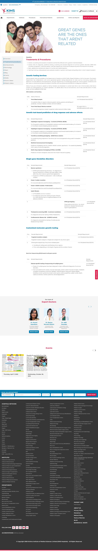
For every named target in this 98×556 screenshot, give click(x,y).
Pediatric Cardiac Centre (55, 493)
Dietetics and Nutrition (31, 439)
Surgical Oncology (78, 471)
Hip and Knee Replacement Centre (34, 487)
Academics (85, 4)
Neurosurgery (53, 455)
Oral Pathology (53, 469)
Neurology (52, 451)
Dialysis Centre (29, 437)
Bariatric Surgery (6, 497)
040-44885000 (65, 11)
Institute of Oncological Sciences (9, 469)
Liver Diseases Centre (55, 415)
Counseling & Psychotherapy (32, 423)
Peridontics (76, 419)
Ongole (3, 416)
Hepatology (28, 485)
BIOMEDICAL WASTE (80, 523)
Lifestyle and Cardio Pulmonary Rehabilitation (60, 413)
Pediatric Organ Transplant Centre (58, 513)
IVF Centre (28, 511)
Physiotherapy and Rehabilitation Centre (83, 421)
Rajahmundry (5, 412)
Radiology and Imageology (80, 439)
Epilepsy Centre (29, 453)
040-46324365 (52, 4)
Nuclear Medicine (54, 459)
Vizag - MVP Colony (6, 430)
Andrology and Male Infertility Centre (10, 491)
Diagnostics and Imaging (31, 435)
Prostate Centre (77, 429)
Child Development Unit (31, 409)
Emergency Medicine (31, 443)
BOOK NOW (34, 331)
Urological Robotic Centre (80, 488)
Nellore (3, 410)
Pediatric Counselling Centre (56, 497)
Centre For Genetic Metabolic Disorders (35, 407)
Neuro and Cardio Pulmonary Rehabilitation (60, 443)
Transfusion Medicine (79, 481)
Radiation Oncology (78, 437)
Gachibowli (4, 426)
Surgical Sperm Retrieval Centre (81, 473)
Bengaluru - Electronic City (8, 448)
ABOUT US (77, 508)
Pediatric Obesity (54, 507)
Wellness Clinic (77, 494)
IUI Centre (28, 509)
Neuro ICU (52, 445)
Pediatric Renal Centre (79, 403)
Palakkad (4, 452)
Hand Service (29, 473)
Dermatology (29, 431)
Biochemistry (5, 499)
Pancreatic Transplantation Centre (58, 487)
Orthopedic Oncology (55, 475)
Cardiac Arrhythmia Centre (8, 511)
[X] (17, 527)
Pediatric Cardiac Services (56, 495)
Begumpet (4, 424)
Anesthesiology (5, 493)
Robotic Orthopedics (79, 451)
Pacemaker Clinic (54, 479)
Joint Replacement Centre (32, 513)
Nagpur (3, 428)
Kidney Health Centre (31, 515)
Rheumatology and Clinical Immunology (83, 447)
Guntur (3, 438)
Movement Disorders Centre (56, 433)
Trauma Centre (77, 483)
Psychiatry (76, 433)
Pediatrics (76, 415)
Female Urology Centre (31, 457)
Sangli (3, 440)
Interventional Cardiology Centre (33, 499)
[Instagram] (20, 527)
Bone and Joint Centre (7, 501)
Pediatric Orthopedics (55, 515)
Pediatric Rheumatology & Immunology (83, 405)
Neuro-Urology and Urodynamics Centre (59, 449)
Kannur (3, 432)
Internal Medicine (30, 497)
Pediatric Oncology (54, 509)
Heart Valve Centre (30, 479)
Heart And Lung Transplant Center (34, 475)
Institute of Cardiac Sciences (8, 459)
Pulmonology (77, 435)
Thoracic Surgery (78, 479)
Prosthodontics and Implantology (82, 431)
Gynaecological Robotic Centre (33, 467)
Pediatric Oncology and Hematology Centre (60, 511)
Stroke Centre (77, 467)
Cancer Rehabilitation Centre (8, 507)
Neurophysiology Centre (55, 453)
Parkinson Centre (54, 489)
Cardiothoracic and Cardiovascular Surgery (12, 519)
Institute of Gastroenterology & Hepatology (12, 463)
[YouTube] (23, 527)
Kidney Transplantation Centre (57, 403)
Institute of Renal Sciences (8, 477)
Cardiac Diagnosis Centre (7, 513)
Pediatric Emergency (55, 499)
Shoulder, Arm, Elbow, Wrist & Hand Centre (84, 453)
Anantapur (4, 420)
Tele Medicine (77, 477)
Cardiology (4, 517)
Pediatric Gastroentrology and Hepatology (60, 501)
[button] (14, 5)
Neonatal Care (53, 437)
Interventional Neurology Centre (33, 503)
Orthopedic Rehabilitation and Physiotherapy (60, 477)
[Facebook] (13, 527)
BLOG (76, 520)
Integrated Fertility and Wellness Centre (35, 493)
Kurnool (4, 422)
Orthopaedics (53, 473)
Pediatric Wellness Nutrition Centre (82, 413)
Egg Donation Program (31, 441)
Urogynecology (77, 485)
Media (74, 4)
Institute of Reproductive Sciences (10, 479)
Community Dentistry (31, 417)
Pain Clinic (52, 481)
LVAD (51, 419)
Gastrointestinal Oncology (32, 461)
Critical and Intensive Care (32, 425)
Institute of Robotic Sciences (8, 481)
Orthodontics (53, 471)
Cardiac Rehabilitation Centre (8, 515)
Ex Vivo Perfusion (30, 455)
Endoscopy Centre (30, 449)
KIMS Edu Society (93, 4)
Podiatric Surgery (78, 425)
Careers (79, 4)
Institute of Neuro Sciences (8, 467)
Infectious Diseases (30, 489)
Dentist (27, 429)
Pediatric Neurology (54, 505)
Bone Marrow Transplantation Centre (10, 503)
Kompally (4, 450)
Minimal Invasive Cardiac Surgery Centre (59, 429)
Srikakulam (4, 414)
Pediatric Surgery (78, 407)
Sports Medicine (77, 465)
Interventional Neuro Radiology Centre (35, 501)
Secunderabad (5, 406)
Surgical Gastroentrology (79, 469)
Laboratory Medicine (54, 405)
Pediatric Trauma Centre (79, 409)
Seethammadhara (6, 436)
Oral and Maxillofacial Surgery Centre (58, 465)
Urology (76, 490)
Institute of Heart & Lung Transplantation (11, 465)
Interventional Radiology (31, 507)
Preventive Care (77, 427)
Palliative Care (53, 485)
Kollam (3, 444)
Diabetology (29, 433)
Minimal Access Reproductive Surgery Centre (60, 427)
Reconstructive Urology (79, 441)
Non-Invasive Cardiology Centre (57, 457)
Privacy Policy (78, 510)
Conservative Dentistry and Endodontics (35, 419)
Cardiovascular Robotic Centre (33, 403)
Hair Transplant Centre (31, 471)
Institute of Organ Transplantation (10, 471)
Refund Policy (78, 515)
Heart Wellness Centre (31, 481)
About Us (60, 4)
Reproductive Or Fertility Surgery (81, 445)
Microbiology (53, 425)
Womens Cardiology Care (80, 498)
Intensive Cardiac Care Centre (33, 495)
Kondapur (4, 408)
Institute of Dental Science (8, 461)
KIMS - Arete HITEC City (7, 454)
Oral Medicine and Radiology (56, 467)
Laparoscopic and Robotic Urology (58, 407)
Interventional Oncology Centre (33, 505)
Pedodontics (77, 417)
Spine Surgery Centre (79, 463)
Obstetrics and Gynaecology (56, 461)
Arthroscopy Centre (6, 495)
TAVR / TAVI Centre (78, 475)
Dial (39, 1)
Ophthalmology (53, 463)
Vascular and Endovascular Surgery (82, 492)
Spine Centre (77, 461)
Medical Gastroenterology (56, 421)
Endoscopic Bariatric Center (32, 447)
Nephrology (52, 441)
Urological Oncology (78, 486)
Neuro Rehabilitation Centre (56, 447)
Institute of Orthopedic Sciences (9, 473)
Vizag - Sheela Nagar (6, 418)
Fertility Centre (29, 459)
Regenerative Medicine (79, 443)
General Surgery (29, 463)
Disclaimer (77, 513)
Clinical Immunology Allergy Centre (34, 413)
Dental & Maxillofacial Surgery (32, 427)
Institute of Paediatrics (7, 475)
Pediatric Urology (78, 411)
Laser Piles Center (54, 409)
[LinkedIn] (27, 527)
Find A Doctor (77, 504)
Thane (3, 442)
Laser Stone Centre (54, 411)
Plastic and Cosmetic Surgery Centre (82, 423)
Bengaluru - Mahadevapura (8, 446)
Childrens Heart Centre (31, 411)
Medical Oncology (54, 423)
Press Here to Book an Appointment (56, 1)
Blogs (70, 4)
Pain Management (54, 483)
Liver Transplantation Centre (56, 417)
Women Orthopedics (79, 496)
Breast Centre (5, 505)
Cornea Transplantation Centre (33, 421)
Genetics (28, 465)
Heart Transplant (30, 477)
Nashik (3, 434)
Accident (4, 487)
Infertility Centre (29, 491)
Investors (65, 4)
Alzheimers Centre (6, 489)
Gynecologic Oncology (31, 469)
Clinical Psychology (30, 415)
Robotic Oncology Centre (80, 449)
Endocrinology (29, 445)
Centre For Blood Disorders (32, 405)
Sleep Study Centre (78, 455)
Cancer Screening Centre (7, 509)
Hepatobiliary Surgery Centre (32, 483)
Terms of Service (79, 518)
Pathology (52, 491)
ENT (27, 451)
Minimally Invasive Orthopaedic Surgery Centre (61, 431)
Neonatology (53, 439)
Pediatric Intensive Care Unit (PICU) (58, 503)
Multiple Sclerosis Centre (55, 435)
